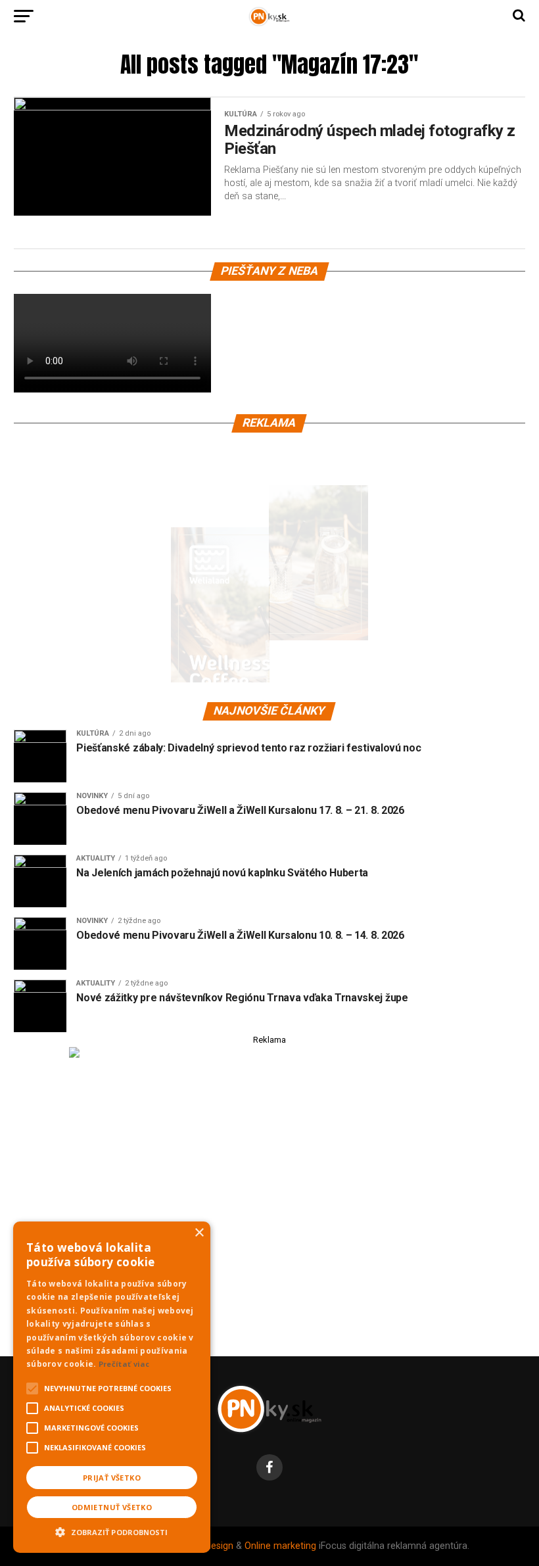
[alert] (111, 1387)
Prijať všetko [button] (112, 1478)
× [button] (199, 1233)
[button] (111, 1530)
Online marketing (280, 1546)
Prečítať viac (124, 1364)
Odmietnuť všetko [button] (112, 1507)
